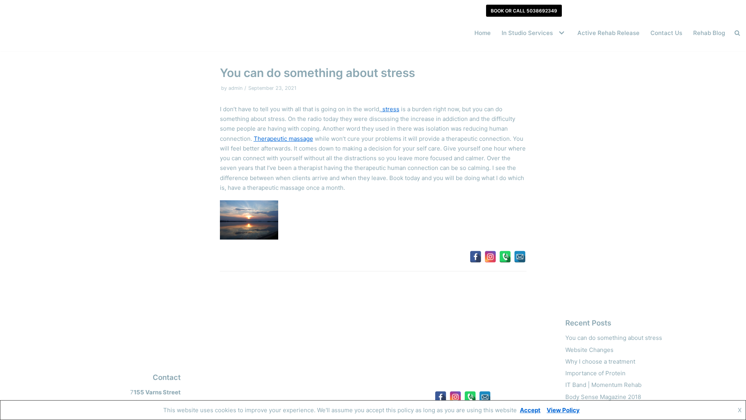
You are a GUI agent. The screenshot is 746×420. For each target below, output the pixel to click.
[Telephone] (505, 256)
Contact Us (666, 33)
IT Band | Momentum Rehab (603, 384)
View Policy (563, 410)
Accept (530, 410)
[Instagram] (490, 256)
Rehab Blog (709, 33)
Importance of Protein (595, 373)
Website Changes (589, 350)
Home (482, 33)
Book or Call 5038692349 (524, 11)
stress (390, 109)
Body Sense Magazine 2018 (603, 397)
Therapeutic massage (283, 138)
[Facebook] (475, 256)
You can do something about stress (613, 337)
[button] (560, 33)
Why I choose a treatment (600, 361)
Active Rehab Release (608, 33)
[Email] (520, 256)
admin (235, 88)
